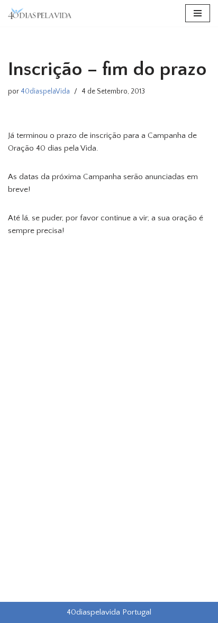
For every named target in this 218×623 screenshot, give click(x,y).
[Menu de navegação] (197, 13)
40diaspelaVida (45, 92)
